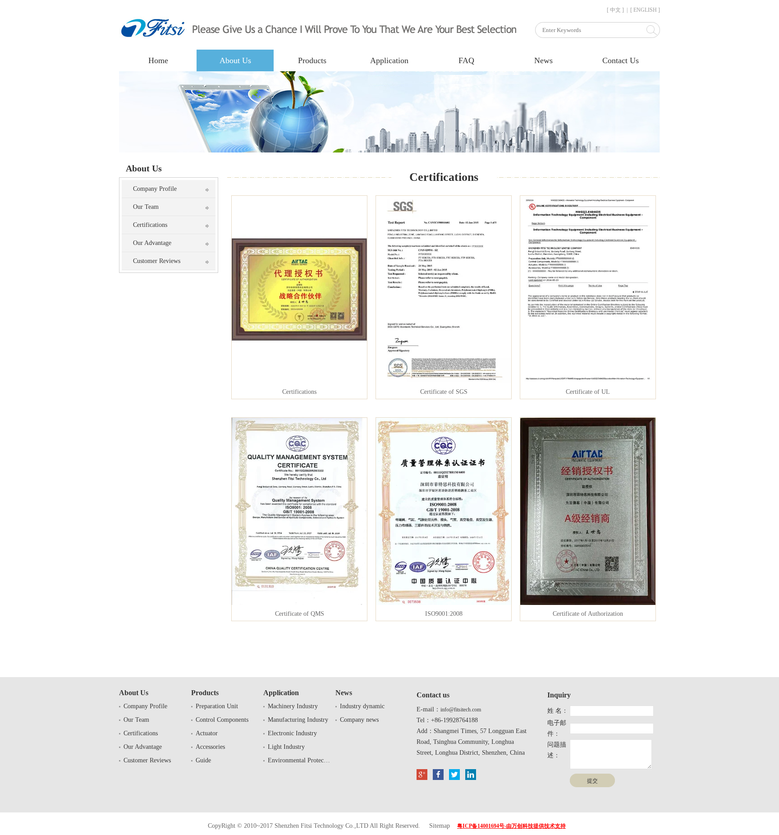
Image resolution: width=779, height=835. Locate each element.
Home (158, 60)
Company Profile (155, 188)
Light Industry (286, 746)
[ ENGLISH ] (645, 10)
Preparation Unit (217, 706)
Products (312, 60)
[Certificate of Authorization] (587, 603)
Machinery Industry (293, 706)
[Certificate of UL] (587, 381)
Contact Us (620, 60)
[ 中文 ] (615, 10)
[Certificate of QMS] (299, 603)
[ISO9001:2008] (443, 603)
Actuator (207, 733)
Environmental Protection (299, 760)
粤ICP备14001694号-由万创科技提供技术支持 (511, 826)
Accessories (210, 746)
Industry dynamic (362, 706)
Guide (203, 760)
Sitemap (439, 825)
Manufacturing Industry (298, 719)
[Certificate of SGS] (443, 381)
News (543, 60)
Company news (359, 719)
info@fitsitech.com (460, 709)
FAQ (466, 60)
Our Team (146, 206)
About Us (235, 60)
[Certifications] (299, 381)
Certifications (150, 224)
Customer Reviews (156, 261)
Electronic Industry (292, 733)
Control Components (222, 719)
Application (389, 60)
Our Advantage (152, 243)
